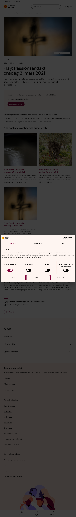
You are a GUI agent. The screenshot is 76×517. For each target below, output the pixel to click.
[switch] (28, 270)
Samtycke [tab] (13, 243)
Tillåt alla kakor (62, 278)
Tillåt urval (38, 278)
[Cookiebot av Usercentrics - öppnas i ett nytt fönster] (66, 238)
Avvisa (14, 278)
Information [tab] (38, 243)
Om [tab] (63, 243)
